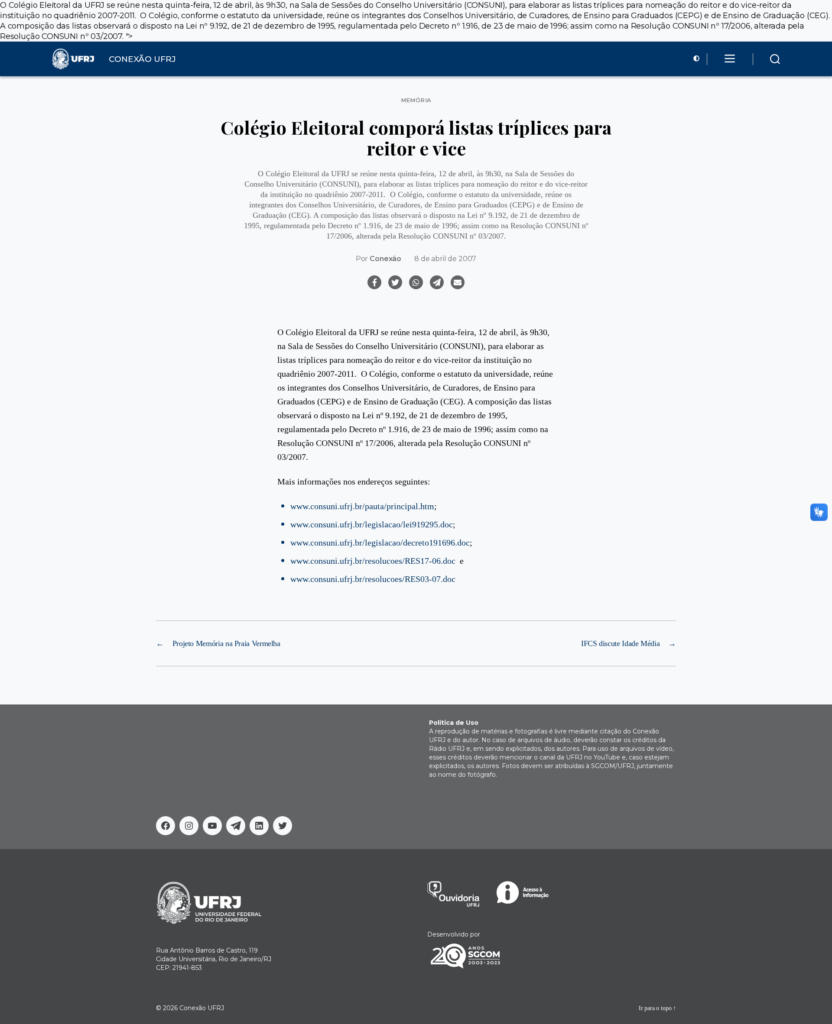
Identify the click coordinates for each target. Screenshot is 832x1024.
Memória (416, 100)
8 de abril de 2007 (445, 259)
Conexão (385, 259)
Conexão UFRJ (201, 1008)
